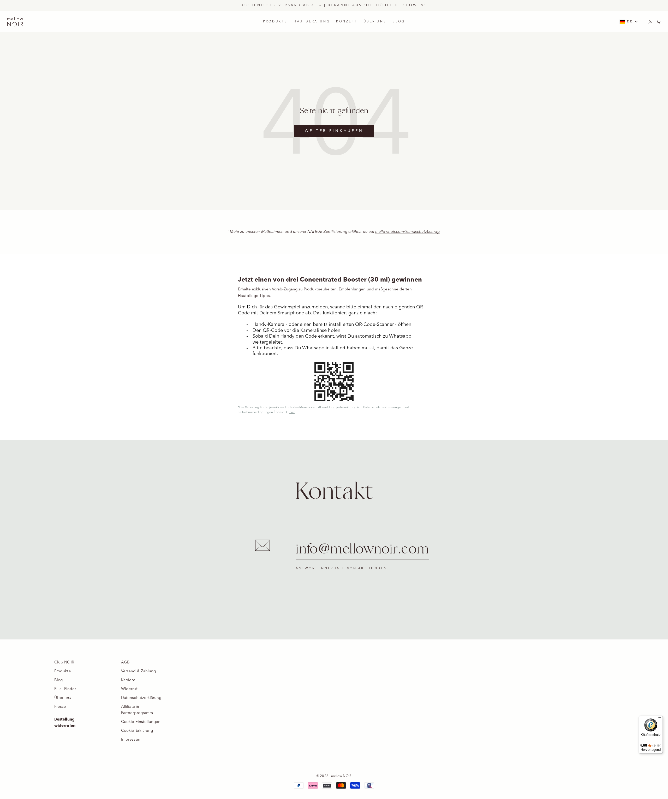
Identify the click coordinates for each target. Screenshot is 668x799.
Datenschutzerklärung (141, 698)
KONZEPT (346, 21)
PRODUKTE (275, 21)
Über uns (62, 698)
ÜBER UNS (374, 21)
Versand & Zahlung (138, 671)
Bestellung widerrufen (64, 723)
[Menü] (660, 719)
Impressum (131, 740)
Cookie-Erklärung (137, 731)
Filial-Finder (65, 689)
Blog (58, 680)
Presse (60, 707)
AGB (125, 662)
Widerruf (129, 689)
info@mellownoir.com (362, 549)
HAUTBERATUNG (312, 21)
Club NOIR (64, 662)
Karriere (128, 680)
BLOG (398, 21)
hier (292, 412)
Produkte (62, 671)
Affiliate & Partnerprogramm (137, 710)
